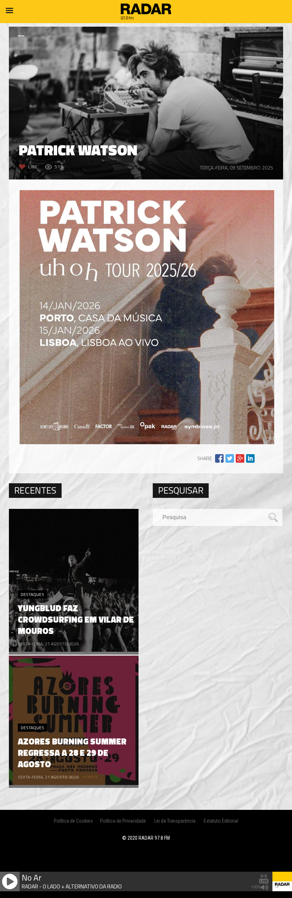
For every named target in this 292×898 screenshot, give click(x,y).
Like (33, 166)
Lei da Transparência (174, 821)
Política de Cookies (73, 821)
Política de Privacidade (123, 821)
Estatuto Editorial (221, 821)
